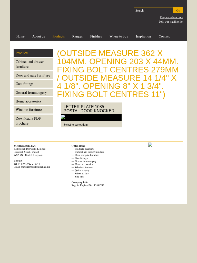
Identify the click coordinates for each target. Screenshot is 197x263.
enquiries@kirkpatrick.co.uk (35, 166)
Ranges (77, 36)
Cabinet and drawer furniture (30, 64)
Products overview (84, 149)
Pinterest (16, 196)
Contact (164, 36)
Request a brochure (171, 17)
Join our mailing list (171, 21)
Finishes (96, 36)
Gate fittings (24, 83)
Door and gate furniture (33, 75)
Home (20, 36)
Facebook (23, 196)
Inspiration (143, 36)
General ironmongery (31, 92)
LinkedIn (43, 196)
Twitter (30, 196)
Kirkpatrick (47, 13)
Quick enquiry (82, 170)
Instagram (50, 196)
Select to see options (76, 124)
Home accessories (28, 101)
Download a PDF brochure (28, 121)
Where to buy (119, 36)
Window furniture (29, 109)
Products (59, 36)
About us (38, 36)
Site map (79, 176)
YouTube (37, 196)
